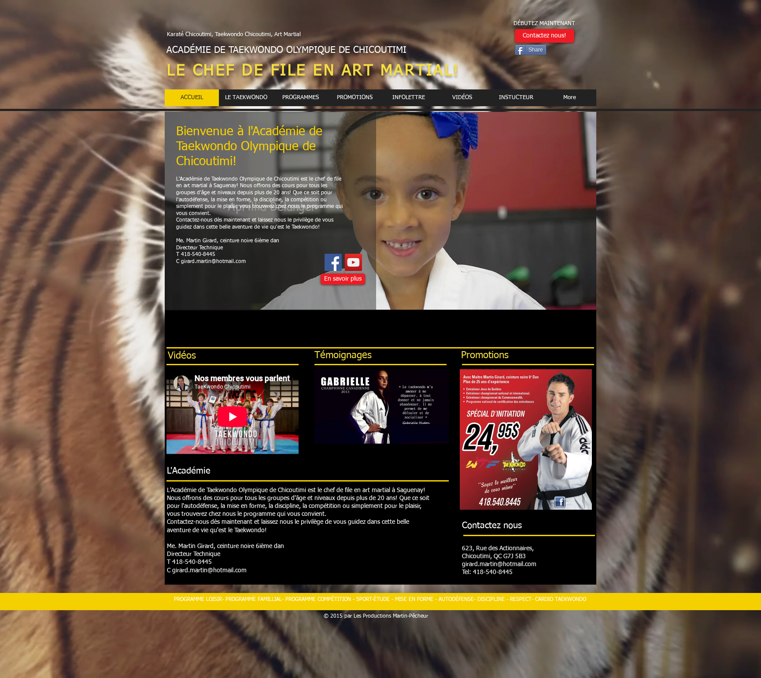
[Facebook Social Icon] (333, 262)
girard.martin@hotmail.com (213, 261)
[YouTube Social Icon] (353, 262)
